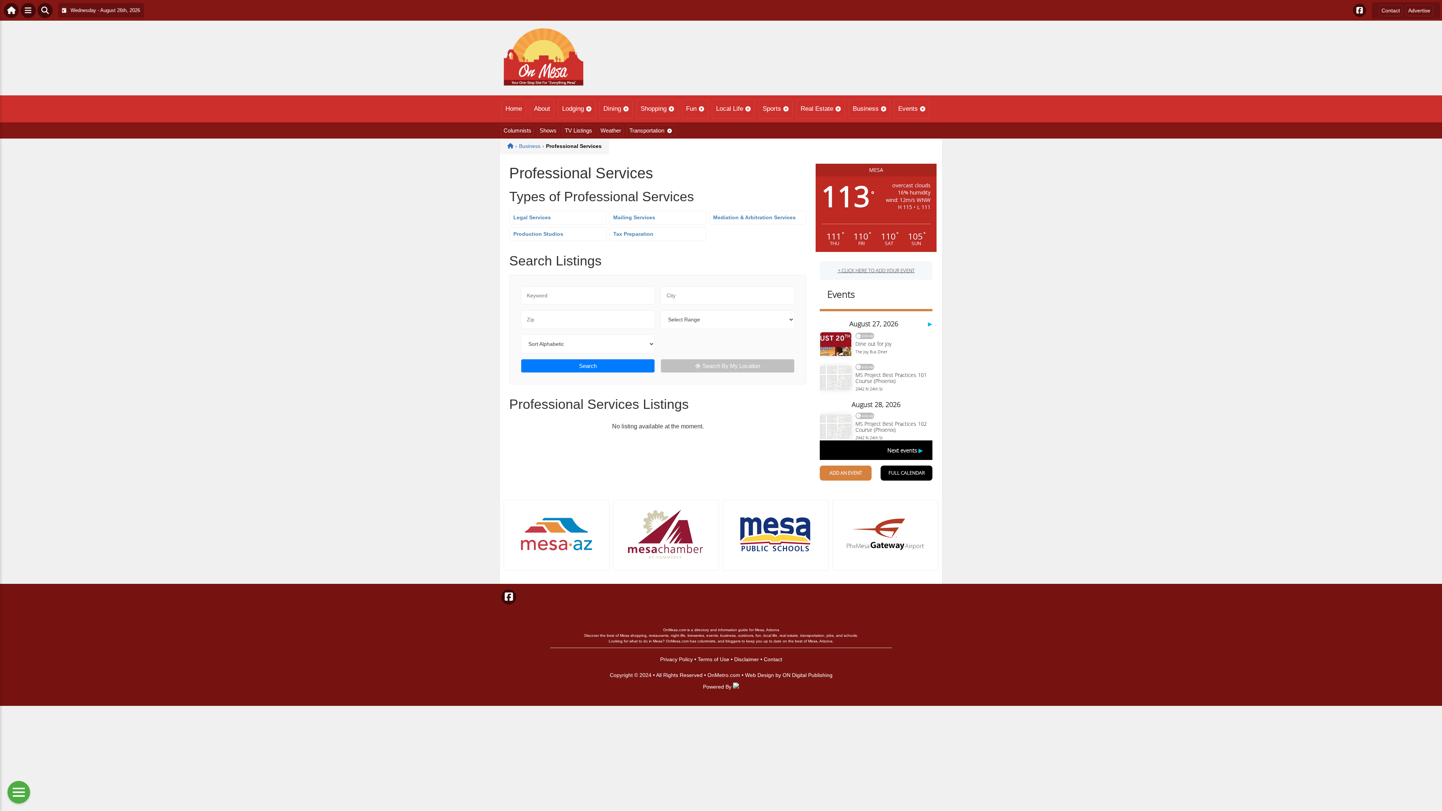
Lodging (573, 108)
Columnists (517, 130)
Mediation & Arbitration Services (754, 217)
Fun (691, 108)
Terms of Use (713, 659)
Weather (610, 130)
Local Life (729, 108)
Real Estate (817, 108)
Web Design (759, 675)
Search (588, 366)
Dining (612, 108)
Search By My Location (731, 366)
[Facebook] (1359, 10)
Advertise (1419, 11)
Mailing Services (634, 217)
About (542, 108)
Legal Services (532, 217)
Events (908, 108)
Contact (1391, 11)
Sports (772, 108)
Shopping (654, 108)
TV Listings (578, 130)
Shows (548, 130)
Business (866, 108)
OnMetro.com (723, 675)
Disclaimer (746, 659)
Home (513, 108)
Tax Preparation (633, 234)
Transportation (646, 130)
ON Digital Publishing (808, 675)
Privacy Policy (676, 659)
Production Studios (538, 234)
